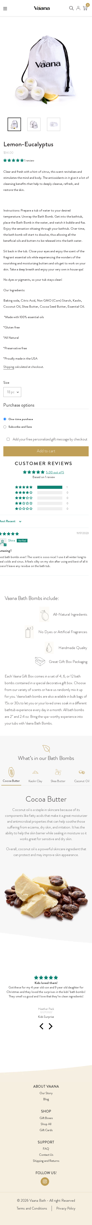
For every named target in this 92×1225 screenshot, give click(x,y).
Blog (46, 1099)
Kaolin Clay (35, 781)
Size (6, 382)
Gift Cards (46, 1130)
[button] (13, 160)
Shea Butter (58, 781)
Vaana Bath (37, 1200)
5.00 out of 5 (55, 472)
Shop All (46, 1124)
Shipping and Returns (46, 1160)
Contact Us (46, 1154)
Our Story (46, 1093)
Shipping (8, 366)
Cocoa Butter (11, 781)
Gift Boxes (46, 1118)
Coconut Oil (81, 781)
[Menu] (5, 8)
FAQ (46, 1148)
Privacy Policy (65, 1208)
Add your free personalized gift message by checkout (50, 439)
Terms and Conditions (32, 1208)
